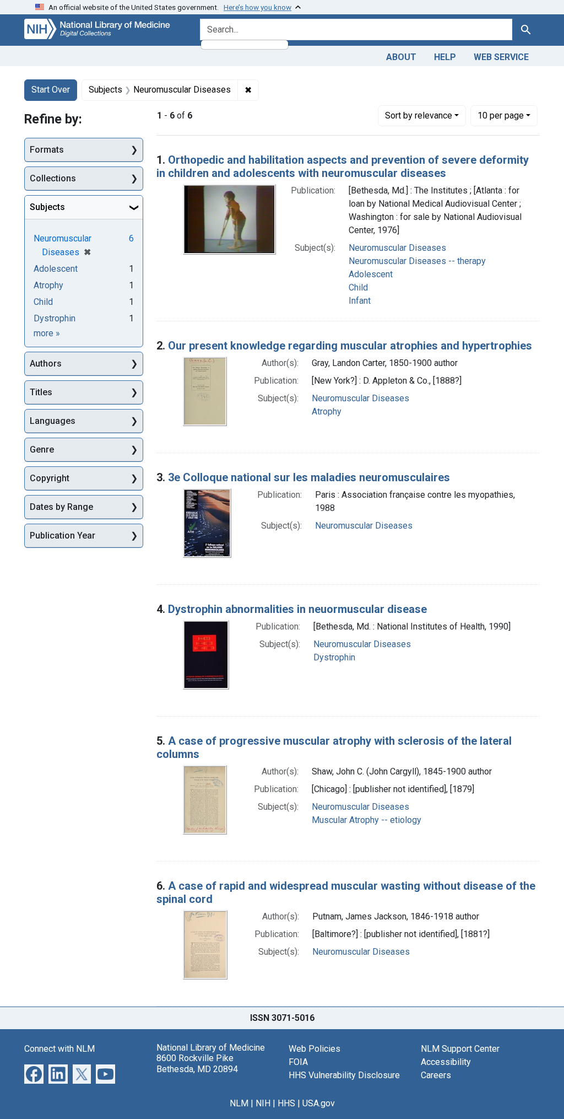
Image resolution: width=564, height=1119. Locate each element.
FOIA (298, 1062)
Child (358, 287)
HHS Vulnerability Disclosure (344, 1075)
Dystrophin (334, 657)
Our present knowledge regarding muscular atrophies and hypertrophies (350, 345)
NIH (263, 1103)
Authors (46, 363)
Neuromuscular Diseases (397, 248)
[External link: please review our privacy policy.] (34, 1073)
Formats (47, 149)
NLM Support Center (460, 1048)
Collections (53, 178)
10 (501, 115)
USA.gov (318, 1103)
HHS (286, 1103)
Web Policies (314, 1048)
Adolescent (371, 274)
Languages (52, 421)
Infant (360, 300)
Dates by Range (61, 507)
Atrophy (326, 411)
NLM (239, 1103)
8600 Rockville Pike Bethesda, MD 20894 (197, 1063)
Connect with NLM (59, 1048)
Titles (41, 392)
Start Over (50, 89)
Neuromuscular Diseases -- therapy (417, 261)
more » (47, 333)
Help (445, 57)
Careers (436, 1075)
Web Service (501, 57)
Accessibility (446, 1062)
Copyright (49, 478)
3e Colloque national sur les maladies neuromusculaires (309, 477)
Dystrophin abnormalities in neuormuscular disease (297, 609)
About (401, 57)
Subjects (47, 207)
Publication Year (62, 535)
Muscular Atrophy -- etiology (366, 820)
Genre (42, 449)
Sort (418, 115)
